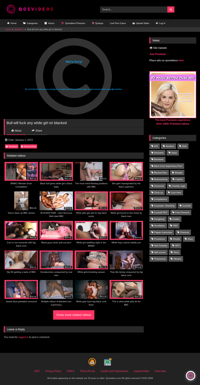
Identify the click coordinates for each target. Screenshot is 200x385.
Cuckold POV (160, 212)
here (181, 60)
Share (38, 130)
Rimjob (176, 239)
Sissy (190, 239)
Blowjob (178, 172)
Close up (158, 192)
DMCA (70, 371)
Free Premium (182, 212)
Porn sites (160, 371)
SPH (177, 245)
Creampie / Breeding (164, 205)
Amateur (170, 146)
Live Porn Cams (118, 23)
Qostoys (99, 23)
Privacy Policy (53, 371)
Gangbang (159, 219)
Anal (184, 146)
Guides (176, 219)
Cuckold (186, 205)
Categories (32, 23)
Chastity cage (178, 186)
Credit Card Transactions (114, 371)
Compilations (160, 199)
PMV (175, 225)
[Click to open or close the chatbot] (190, 375)
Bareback (19, 29)
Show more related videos (73, 314)
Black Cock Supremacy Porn (168, 166)
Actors (51, 23)
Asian (174, 152)
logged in (23, 337)
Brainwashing (160, 179)
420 (156, 146)
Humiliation (159, 225)
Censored (159, 186)
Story (176, 252)
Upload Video (142, 23)
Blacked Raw (30, 146)
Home (14, 23)
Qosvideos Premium (75, 23)
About (17, 130)
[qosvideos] (31, 10)
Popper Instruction (163, 232)
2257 (37, 371)
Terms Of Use (87, 371)
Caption (179, 179)
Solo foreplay (160, 245)
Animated (158, 152)
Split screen (160, 252)
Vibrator (177, 259)
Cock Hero (176, 192)
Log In (162, 23)
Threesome (159, 259)
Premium (184, 232)
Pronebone (159, 239)
